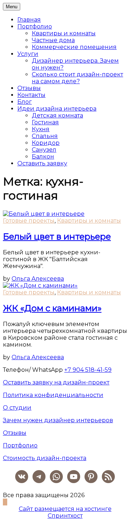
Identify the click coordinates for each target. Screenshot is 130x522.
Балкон (43, 156)
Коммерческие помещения (74, 47)
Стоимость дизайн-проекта (44, 458)
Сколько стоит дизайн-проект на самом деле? (77, 78)
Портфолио (34, 26)
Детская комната (57, 115)
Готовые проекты (29, 220)
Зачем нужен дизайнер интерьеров (58, 420)
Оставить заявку (42, 163)
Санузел (44, 149)
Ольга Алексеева (38, 278)
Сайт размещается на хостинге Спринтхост (65, 512)
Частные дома (53, 40)
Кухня (40, 129)
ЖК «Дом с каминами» (52, 308)
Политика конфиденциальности (53, 395)
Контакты (31, 95)
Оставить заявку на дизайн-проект (56, 382)
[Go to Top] (5, 502)
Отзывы (29, 88)
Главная (29, 19)
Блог (24, 101)
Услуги (27, 53)
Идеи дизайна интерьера (56, 108)
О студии (17, 407)
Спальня (45, 136)
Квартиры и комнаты (64, 33)
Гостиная (45, 122)
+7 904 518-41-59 (88, 369)
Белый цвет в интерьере (57, 236)
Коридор (46, 142)
